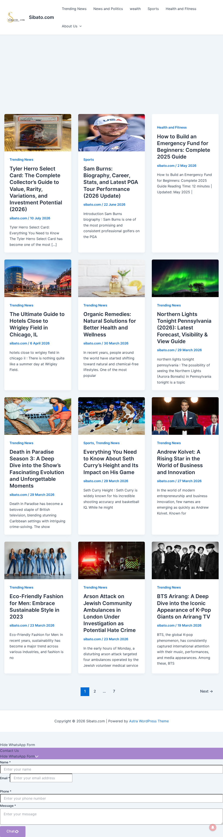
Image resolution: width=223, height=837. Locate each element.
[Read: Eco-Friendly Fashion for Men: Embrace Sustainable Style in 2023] (37, 560)
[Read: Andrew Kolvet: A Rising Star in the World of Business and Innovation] (185, 416)
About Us (69, 26)
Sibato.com (41, 17)
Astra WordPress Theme (149, 721)
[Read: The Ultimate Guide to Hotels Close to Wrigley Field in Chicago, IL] (37, 278)
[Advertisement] (111, 67)
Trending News (74, 9)
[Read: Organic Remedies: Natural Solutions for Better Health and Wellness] (111, 278)
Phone (5, 791)
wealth (135, 9)
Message (8, 805)
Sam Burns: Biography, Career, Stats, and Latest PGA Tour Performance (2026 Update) (110, 182)
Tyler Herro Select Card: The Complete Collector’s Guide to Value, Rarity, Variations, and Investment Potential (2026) (36, 188)
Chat (11, 831)
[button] (79, 26)
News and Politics (108, 9)
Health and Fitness (181, 9)
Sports (153, 9)
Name (5, 762)
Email (5, 778)
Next (206, 691)
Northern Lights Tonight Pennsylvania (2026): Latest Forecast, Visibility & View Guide (184, 327)
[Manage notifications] (212, 827)
